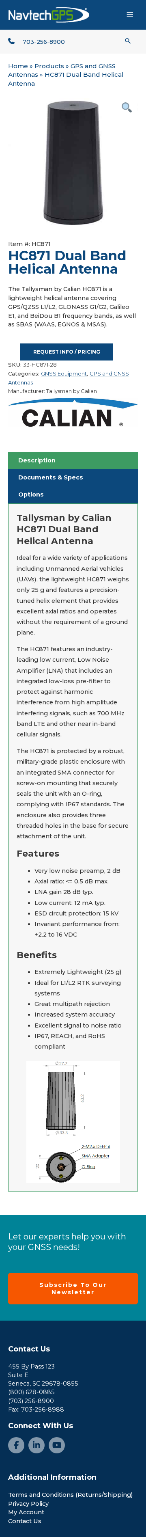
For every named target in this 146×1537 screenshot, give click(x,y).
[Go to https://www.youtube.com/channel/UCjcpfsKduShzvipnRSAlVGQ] (57, 1445)
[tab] (73, 460)
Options (31, 494)
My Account (26, 1512)
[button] (128, 41)
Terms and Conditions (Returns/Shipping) (70, 1494)
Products (49, 66)
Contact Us (29, 1349)
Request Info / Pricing (66, 352)
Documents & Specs (50, 477)
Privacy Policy (28, 1503)
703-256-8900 (44, 41)
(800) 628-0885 (31, 1392)
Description (37, 460)
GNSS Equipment (64, 373)
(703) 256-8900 (31, 1401)
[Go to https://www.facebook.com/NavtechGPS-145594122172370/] (16, 1445)
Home (18, 66)
